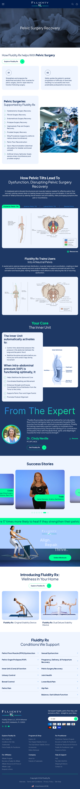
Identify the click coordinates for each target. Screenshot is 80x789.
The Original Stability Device (38, 742)
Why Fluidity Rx (7, 739)
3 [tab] (36, 512)
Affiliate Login (6, 766)
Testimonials (6, 744)
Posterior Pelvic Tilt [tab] (11, 206)
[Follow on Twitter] (3, 726)
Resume (75, 438)
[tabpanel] (40, 489)
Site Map (58, 782)
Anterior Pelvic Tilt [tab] (30, 206)
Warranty (22, 782)
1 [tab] (32, 512)
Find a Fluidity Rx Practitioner (11, 747)
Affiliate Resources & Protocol (11, 764)
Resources (74, 251)
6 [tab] (44, 512)
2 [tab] (34, 512)
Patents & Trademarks (35, 761)
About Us (31, 758)
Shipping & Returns (61, 764)
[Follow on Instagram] (6, 726)
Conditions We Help (8, 742)
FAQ (56, 758)
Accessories (32, 747)
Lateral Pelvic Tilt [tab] (50, 206)
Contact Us (58, 766)
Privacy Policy (48, 782)
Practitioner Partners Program (64, 739)
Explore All (32, 739)
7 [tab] (47, 512)
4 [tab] (39, 512)
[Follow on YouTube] (9, 726)
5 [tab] (41, 512)
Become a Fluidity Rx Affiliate (11, 761)
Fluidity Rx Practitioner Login (64, 747)
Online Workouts (34, 750)
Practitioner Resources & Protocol (66, 744)
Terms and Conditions (34, 782)
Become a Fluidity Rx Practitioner (65, 742)
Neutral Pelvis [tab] (69, 206)
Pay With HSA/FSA (61, 761)
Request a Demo (60, 750)
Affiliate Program (7, 758)
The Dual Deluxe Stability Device (39, 744)
